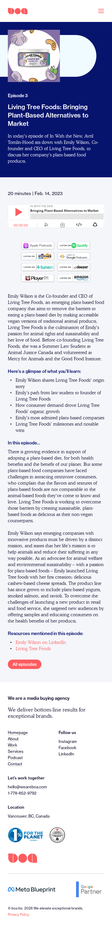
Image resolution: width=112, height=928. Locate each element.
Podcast (15, 757)
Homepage (18, 732)
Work (12, 745)
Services (15, 751)
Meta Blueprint (31, 889)
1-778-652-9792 (22, 793)
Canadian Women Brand (57, 835)
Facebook (67, 747)
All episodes (25, 664)
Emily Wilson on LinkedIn (41, 642)
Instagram (68, 741)
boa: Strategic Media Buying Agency (18, 11)
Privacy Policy (18, 914)
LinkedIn (66, 753)
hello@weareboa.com (27, 786)
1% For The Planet (25, 835)
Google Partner (90, 889)
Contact (15, 763)
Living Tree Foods (33, 648)
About (13, 738)
